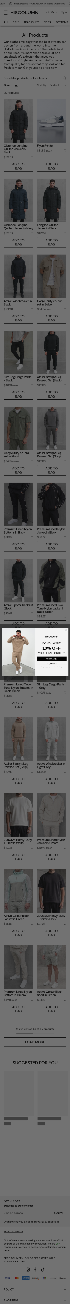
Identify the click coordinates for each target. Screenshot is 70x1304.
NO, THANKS (51, 664)
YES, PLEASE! (51, 659)
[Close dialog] (66, 630)
